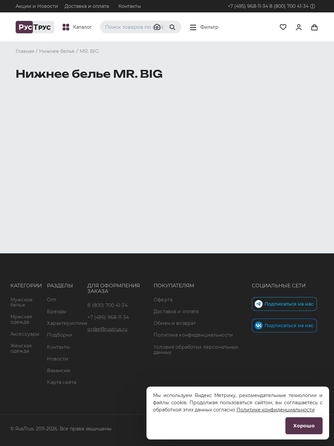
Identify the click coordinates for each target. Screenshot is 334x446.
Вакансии (58, 371)
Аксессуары (24, 334)
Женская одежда (21, 348)
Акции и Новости (37, 6)
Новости (57, 359)
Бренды (56, 311)
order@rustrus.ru (107, 329)
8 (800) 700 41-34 (289, 6)
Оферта (163, 300)
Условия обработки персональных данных (196, 349)
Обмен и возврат (175, 323)
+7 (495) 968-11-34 (248, 6)
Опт (51, 300)
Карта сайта (61, 382)
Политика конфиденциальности (193, 335)
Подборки (59, 335)
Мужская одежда (21, 319)
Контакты (129, 6)
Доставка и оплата (87, 6)
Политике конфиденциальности (275, 410)
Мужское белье (21, 302)
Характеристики (67, 323)
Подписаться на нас (289, 304)
